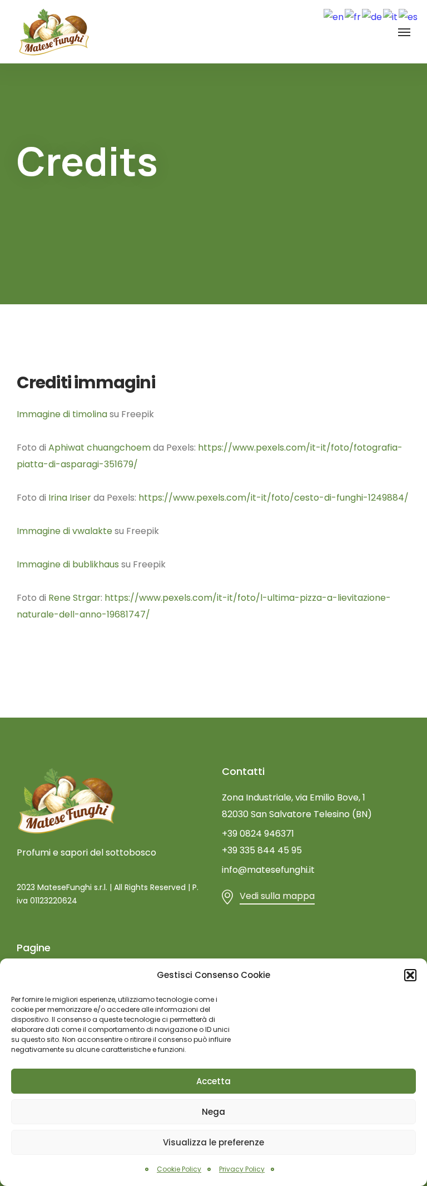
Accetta (213, 1081)
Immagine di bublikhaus (68, 564)
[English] (334, 16)
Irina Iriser (69, 497)
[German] (372, 16)
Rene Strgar (74, 597)
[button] (410, 975)
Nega (213, 1112)
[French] (353, 16)
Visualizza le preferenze (213, 1142)
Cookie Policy (179, 1169)
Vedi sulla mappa (277, 896)
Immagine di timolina (62, 414)
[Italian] (391, 16)
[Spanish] (409, 16)
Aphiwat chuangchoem (99, 447)
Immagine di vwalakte (64, 531)
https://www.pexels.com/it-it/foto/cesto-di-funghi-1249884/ (273, 497)
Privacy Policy (242, 1169)
